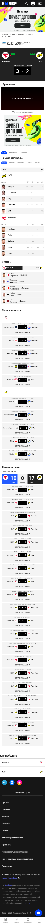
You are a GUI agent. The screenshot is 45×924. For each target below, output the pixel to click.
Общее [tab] (4, 162)
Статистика (13, 153)
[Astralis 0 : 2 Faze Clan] (13, 54)
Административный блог (12, 838)
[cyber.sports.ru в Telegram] (5, 783)
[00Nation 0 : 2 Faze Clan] (11, 54)
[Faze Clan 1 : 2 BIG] (10, 55)
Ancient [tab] (29, 162)
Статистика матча (22, 332)
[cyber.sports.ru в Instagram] (20, 783)
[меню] (40, 3)
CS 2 (13, 34)
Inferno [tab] (11, 162)
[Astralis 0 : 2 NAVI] (34, 54)
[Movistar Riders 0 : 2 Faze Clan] (14, 54)
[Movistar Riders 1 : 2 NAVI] (33, 54)
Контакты (6, 817)
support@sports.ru (9, 878)
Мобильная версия (22, 793)
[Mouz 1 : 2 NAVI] (31, 54)
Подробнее (27, 903)
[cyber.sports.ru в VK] (13, 783)
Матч (4, 153)
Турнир (24, 153)
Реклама (6, 831)
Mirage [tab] (37, 162)
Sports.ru (8, 885)
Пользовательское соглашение (15, 852)
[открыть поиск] (27, 4)
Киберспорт (5, 34)
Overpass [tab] (21, 162)
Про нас (5, 803)
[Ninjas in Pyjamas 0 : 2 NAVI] (32, 54)
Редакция (6, 810)
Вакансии (6, 824)
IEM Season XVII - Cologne (25, 34)
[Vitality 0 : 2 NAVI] (30, 54)
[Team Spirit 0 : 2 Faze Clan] (12, 54)
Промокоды (7, 866)
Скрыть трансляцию (24, 112)
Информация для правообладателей (17, 859)
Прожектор (7, 845)
